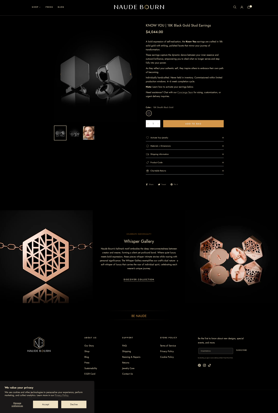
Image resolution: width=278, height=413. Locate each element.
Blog (86, 357)
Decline (74, 404)
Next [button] (130, 74)
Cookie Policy (167, 357)
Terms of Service (168, 345)
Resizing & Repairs (131, 357)
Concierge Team (185, 92)
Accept (45, 404)
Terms (232, 358)
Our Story (89, 345)
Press (86, 362)
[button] (234, 7)
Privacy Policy (167, 351)
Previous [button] (60, 74)
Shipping (126, 351)
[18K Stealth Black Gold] (149, 113)
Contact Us (127, 373)
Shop (86, 351)
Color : (159, 107)
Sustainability (90, 368)
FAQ (124, 345)
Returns (125, 362)
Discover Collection (139, 279)
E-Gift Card (89, 373)
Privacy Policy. (62, 395)
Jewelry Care (128, 368)
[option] (95, 72)
